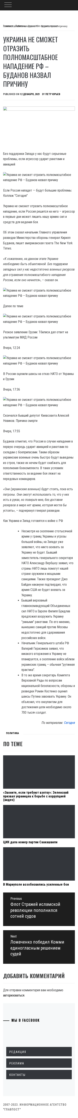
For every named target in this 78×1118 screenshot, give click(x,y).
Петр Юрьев (52, 94)
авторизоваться (13, 995)
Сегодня (69, 723)
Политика (12, 733)
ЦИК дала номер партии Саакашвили (30, 842)
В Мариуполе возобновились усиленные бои (36, 884)
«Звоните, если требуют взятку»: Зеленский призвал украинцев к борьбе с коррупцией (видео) (35, 796)
